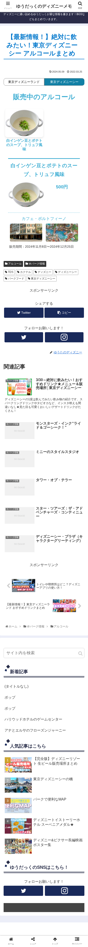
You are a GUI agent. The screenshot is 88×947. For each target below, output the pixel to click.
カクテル (25, 272)
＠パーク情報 (36, 263)
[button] (80, 653)
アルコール (14, 263)
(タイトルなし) (16, 686)
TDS (10, 272)
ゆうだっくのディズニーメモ (44, 6)
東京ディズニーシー (42, 278)
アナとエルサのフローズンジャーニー (35, 730)
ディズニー (44, 272)
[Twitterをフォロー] (24, 337)
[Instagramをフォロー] (64, 337)
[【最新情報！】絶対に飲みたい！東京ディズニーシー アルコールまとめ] (53, 702)
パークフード (15, 278)
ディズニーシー (67, 272)
